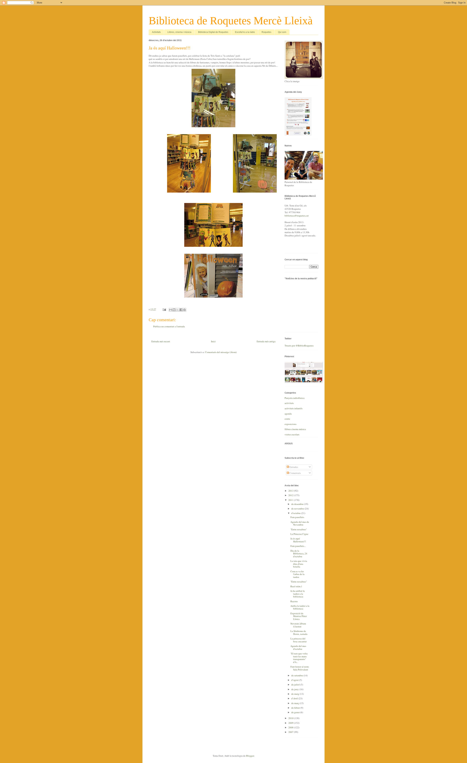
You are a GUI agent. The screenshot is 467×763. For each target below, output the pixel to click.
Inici (213, 341)
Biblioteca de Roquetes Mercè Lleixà (231, 21)
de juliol (295, 684)
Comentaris (295, 473)
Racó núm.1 (296, 586)
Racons (294, 601)
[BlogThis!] (174, 310)
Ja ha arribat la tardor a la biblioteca (297, 593)
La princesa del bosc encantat (298, 640)
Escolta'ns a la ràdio (245, 32)
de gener (295, 712)
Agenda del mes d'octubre (298, 647)
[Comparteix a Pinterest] (184, 310)
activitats (289, 403)
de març (295, 703)
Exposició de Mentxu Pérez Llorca (298, 616)
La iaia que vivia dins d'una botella (298, 563)
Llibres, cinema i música (179, 32)
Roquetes (266, 32)
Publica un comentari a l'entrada (169, 326)
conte (287, 418)
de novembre (298, 508)
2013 (291, 490)
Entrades (293, 467)
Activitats (156, 32)
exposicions (290, 424)
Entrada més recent (160, 341)
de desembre (297, 504)
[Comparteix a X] (177, 310)
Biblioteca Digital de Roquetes (213, 32)
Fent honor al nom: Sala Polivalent (299, 668)
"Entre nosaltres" (298, 529)
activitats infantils (293, 408)
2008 (291, 727)
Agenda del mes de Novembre (299, 523)
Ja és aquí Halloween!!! (298, 540)
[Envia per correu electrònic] (170, 310)
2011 (291, 500)
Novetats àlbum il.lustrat (298, 625)
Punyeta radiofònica (294, 398)
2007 (291, 732)
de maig (295, 693)
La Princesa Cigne (299, 534)
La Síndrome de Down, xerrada (298, 632)
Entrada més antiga (266, 341)
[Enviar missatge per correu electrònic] (164, 309)
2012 (291, 495)
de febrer (295, 707)
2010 (291, 718)
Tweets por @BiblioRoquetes (299, 345)
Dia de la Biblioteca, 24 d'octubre (298, 553)
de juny (295, 689)
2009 (291, 722)
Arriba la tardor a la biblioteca (299, 607)
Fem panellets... (298, 546)
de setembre (297, 675)
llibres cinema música (295, 429)
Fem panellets (297, 517)
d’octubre (296, 513)
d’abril (294, 698)
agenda (288, 413)
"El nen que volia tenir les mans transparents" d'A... (299, 658)
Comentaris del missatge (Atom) (221, 352)
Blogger (250, 755)
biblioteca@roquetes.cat (297, 215)
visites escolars (292, 434)
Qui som (282, 32)
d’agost (295, 680)
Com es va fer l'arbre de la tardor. (297, 574)
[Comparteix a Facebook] (181, 310)
